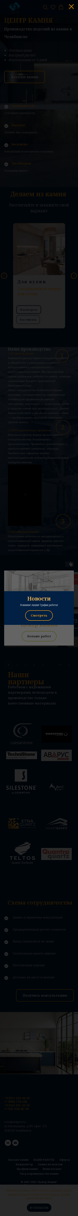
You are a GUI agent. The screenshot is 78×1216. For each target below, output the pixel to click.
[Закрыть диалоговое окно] (71, 6)
